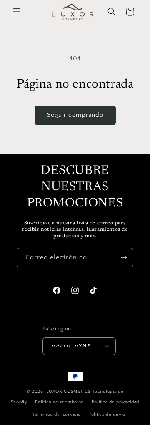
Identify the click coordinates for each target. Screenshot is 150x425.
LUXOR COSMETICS (69, 391)
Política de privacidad (115, 402)
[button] (17, 12)
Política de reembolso (59, 402)
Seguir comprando (75, 114)
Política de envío (106, 414)
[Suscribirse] (124, 257)
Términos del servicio (56, 414)
